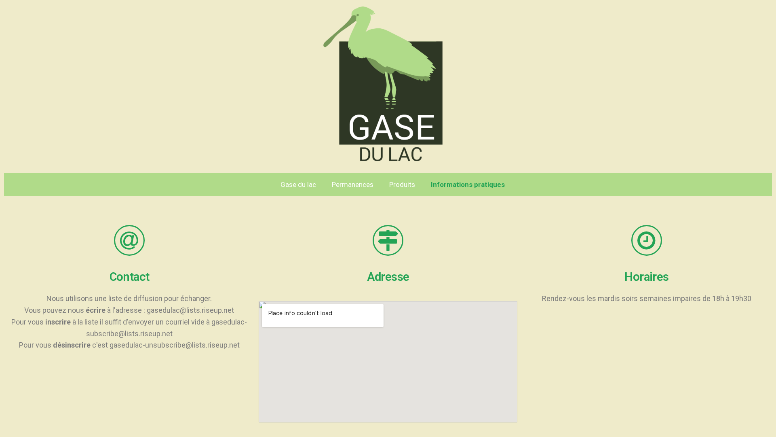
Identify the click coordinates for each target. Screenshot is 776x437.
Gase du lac (298, 184)
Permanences (352, 184)
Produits (402, 184)
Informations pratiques (468, 184)
